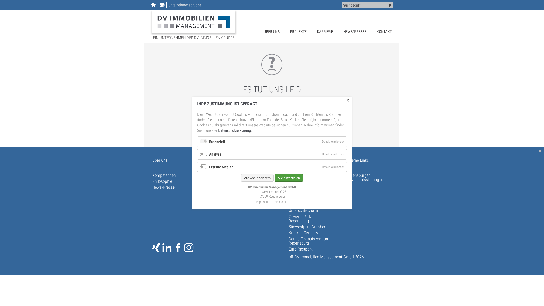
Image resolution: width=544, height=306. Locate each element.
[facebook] (178, 247)
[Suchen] (390, 5)
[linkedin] (167, 247)
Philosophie (162, 181)
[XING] (156, 247)
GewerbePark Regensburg (300, 218)
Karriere (325, 31)
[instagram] (189, 247)
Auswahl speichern (257, 178)
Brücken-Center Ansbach (310, 232)
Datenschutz (280, 202)
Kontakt (384, 31)
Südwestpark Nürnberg (308, 226)
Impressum (263, 202)
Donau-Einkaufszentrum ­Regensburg (309, 241)
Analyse (215, 154)
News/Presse (354, 31)
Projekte (298, 31)
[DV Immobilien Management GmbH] (193, 21)
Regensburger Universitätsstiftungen (364, 177)
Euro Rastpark (301, 249)
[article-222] (540, 151)
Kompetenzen (164, 175)
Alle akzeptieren (289, 178)
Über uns (271, 31)
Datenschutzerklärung (234, 130)
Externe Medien (221, 167)
